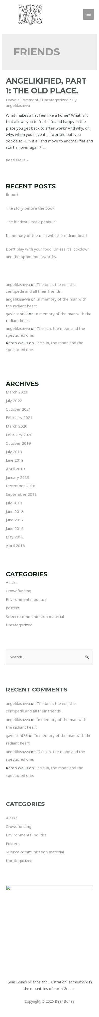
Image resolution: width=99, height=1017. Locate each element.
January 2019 (17, 477)
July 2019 (14, 451)
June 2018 (15, 511)
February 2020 (19, 434)
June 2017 (15, 519)
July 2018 (14, 502)
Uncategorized (55, 99)
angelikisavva (18, 284)
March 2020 (16, 426)
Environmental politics (26, 599)
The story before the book (30, 208)
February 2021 (19, 417)
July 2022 (14, 400)
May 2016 (15, 536)
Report (12, 194)
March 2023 (16, 391)
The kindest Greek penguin (31, 221)
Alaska (12, 582)
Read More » (17, 159)
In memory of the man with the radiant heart (47, 235)
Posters (13, 607)
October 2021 (18, 409)
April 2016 (15, 545)
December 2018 (20, 485)
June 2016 (15, 528)
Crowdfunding (18, 590)
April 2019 (15, 468)
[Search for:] (49, 656)
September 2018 (21, 494)
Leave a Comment (22, 99)
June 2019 (15, 460)
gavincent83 (17, 313)
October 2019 (18, 443)
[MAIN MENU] (88, 14)
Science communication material (35, 616)
